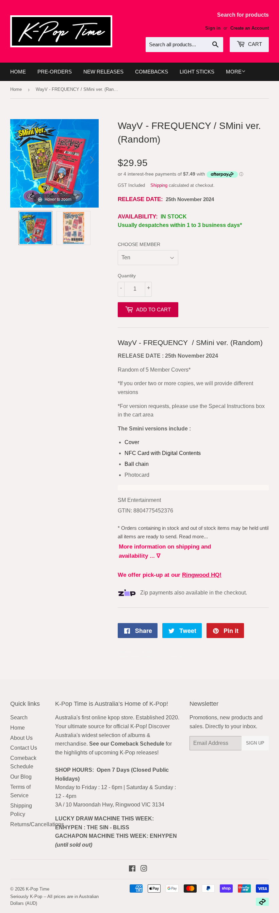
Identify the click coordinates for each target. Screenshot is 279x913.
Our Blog (21, 777)
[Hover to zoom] (54, 163)
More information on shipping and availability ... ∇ (165, 551)
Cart (254, 44)
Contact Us (23, 748)
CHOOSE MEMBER (139, 244)
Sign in (212, 28)
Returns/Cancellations (37, 824)
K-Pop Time (37, 889)
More (234, 72)
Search (19, 717)
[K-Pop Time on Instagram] (144, 869)
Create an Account (249, 28)
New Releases (103, 72)
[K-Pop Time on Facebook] (132, 869)
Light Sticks (197, 72)
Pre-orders (54, 72)
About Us (21, 738)
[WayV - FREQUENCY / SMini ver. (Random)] (35, 228)
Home (18, 72)
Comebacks (151, 72)
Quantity (127, 275)
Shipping (158, 185)
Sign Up (255, 743)
